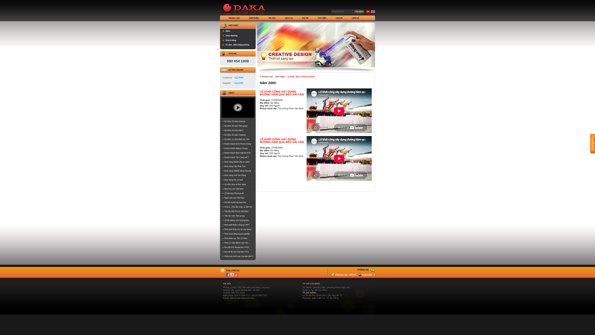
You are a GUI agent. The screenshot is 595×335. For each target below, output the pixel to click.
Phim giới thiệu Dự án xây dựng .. (238, 229)
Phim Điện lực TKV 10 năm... (236, 238)
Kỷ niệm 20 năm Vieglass (235, 135)
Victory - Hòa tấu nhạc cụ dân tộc (238, 207)
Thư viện (322, 18)
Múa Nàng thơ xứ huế (233, 180)
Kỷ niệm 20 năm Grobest (234, 121)
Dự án (305, 18)
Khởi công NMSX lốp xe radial (237, 162)
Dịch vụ (289, 18)
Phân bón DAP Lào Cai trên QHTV (238, 256)
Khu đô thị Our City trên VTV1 (236, 252)
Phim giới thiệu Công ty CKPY (237, 225)
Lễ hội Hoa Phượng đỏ (234, 193)
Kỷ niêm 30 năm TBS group (235, 126)
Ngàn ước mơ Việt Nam (234, 198)
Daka (228, 31)
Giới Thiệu (254, 18)
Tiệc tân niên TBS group (234, 216)
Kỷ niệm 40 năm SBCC (234, 130)
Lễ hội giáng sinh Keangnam (236, 220)
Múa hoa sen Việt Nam (234, 189)
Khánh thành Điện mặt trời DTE (237, 153)
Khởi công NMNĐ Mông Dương (237, 171)
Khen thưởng (231, 36)
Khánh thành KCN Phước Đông (237, 144)
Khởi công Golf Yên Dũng (235, 175)
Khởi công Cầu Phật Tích (234, 166)
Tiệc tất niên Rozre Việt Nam (236, 211)
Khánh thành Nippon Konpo (236, 148)
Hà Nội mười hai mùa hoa (235, 202)
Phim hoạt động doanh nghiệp (237, 234)
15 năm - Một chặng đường (237, 45)
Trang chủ (234, 18)
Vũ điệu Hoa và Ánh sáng (235, 184)
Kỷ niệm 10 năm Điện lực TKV (237, 139)
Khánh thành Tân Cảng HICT (236, 157)
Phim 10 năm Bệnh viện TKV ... (237, 243)
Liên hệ (355, 18)
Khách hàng (231, 40)
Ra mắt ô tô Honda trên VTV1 (236, 247)
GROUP (339, 18)
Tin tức (272, 18)
